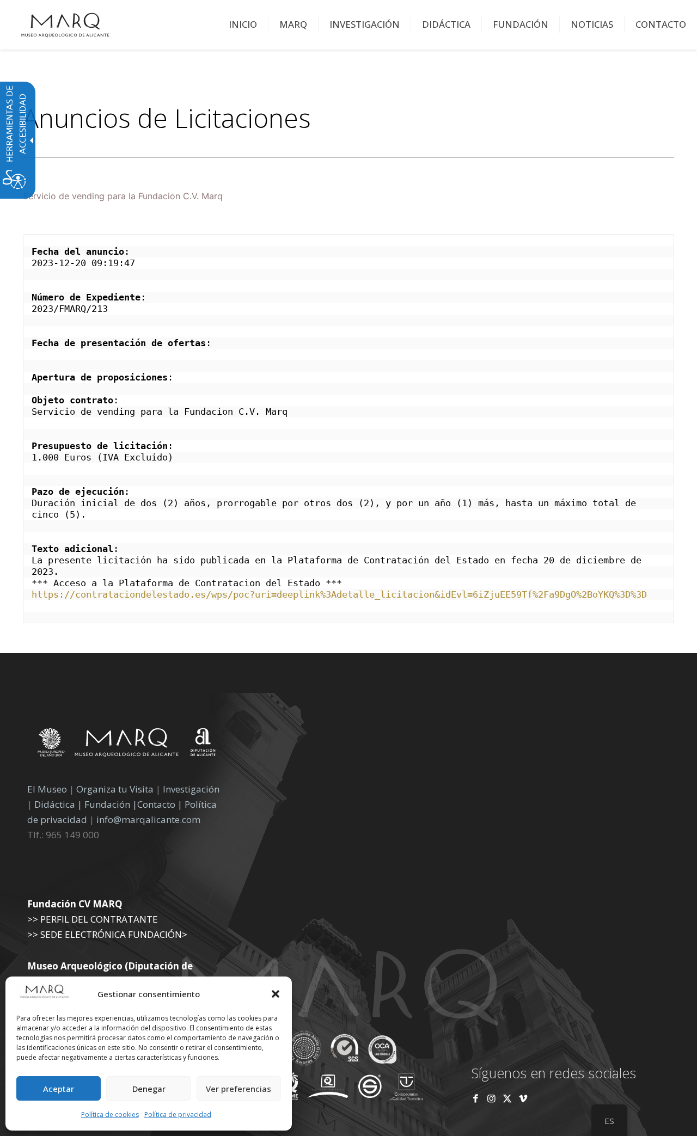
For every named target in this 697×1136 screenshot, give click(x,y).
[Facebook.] (475, 1098)
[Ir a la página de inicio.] (65, 24)
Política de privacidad (177, 1114)
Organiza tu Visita (115, 789)
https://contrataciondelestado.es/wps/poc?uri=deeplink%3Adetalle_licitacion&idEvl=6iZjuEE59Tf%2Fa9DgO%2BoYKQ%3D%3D (339, 594)
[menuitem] (243, 24)
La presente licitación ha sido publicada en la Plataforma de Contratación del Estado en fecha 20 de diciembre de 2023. (339, 566)
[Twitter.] (508, 1098)
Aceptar (58, 1088)
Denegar (149, 1088)
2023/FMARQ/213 (70, 308)
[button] (275, 993)
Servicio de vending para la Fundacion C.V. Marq (123, 196)
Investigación (191, 789)
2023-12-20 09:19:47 (83, 262)
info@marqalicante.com (148, 819)
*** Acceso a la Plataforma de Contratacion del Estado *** (187, 583)
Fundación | (110, 804)
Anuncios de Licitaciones (167, 118)
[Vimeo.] (523, 1098)
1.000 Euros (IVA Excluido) (102, 457)
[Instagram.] (491, 1098)
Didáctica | (59, 804)
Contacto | (159, 804)
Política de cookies (110, 1114)
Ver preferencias (238, 1088)
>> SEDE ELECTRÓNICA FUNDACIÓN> (107, 934)
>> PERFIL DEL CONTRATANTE (92, 919)
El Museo (47, 789)
